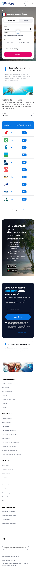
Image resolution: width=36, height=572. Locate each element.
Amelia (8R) (12, 199)
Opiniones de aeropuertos (10, 442)
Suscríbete (18, 317)
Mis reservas (6, 519)
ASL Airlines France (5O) (12, 192)
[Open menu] (32, 3)
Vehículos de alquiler (8, 400)
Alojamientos (6, 388)
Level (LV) (12, 155)
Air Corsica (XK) (12, 148)
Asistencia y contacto (9, 523)
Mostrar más (22, 332)
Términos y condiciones (9, 556)
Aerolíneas (9, 10)
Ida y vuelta (11, 21)
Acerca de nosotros (8, 512)
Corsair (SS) (12, 184)
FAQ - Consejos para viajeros (11, 454)
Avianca (4, 501)
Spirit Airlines (6, 465)
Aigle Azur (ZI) (12, 162)
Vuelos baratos (7, 384)
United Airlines (6, 473)
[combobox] (16, 29)
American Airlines (7, 469)
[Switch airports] (18, 32)
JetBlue (4, 477)
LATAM (4, 489)
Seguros (4, 408)
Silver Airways (6, 493)
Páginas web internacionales (14, 548)
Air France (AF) (12, 133)
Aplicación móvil (7, 418)
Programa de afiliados (9, 516)
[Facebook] (4, 539)
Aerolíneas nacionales (9, 430)
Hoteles (4, 396)
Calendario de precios (9, 446)
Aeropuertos (6, 438)
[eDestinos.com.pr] (3, 10)
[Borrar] (30, 29)
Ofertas (4, 404)
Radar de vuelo (6, 422)
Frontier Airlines (7, 481)
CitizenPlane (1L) (12, 170)
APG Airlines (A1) (12, 177)
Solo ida (25, 21)
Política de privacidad (9, 560)
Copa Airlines (6, 497)
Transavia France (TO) (12, 140)
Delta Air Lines (6, 485)
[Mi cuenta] (26, 3)
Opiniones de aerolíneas (9, 434)
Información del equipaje (10, 450)
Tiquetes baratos (7, 392)
